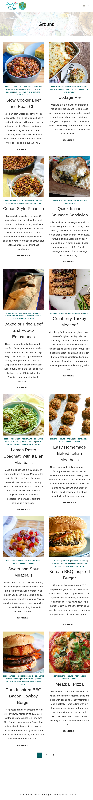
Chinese (19, 561)
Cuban (23, 200)
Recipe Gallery (28, 89)
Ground (37, 86)
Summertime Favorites (74, 566)
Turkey (31, 319)
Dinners (67, 86)
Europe (75, 86)
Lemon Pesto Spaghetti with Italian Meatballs (23, 456)
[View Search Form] (88, 6)
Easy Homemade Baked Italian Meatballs (69, 453)
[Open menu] (83, 6)
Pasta (38, 442)
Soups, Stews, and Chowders (27, 92)
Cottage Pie (69, 97)
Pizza (77, 676)
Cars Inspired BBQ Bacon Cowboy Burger (23, 696)
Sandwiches (69, 203)
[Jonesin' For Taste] (15, 6)
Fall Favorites (26, 86)
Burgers (66, 561)
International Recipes (60, 89)
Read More (23, 149)
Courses (14, 86)
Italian (29, 439)
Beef (7, 86)
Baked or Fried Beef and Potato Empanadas (23, 330)
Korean (76, 563)
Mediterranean (28, 442)
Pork (70, 200)
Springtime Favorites (31, 444)
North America (13, 89)
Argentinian (11, 313)
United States (23, 95)
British (59, 86)
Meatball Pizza (69, 684)
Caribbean (14, 200)
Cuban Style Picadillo (23, 208)
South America (19, 319)
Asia (8, 561)
